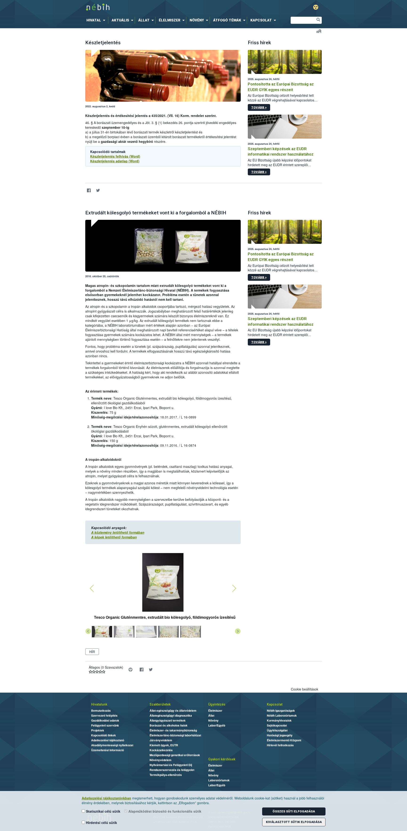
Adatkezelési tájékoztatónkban (106, 798)
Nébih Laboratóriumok (282, 715)
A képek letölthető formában (114, 537)
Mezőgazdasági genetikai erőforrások (175, 755)
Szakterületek (160, 704)
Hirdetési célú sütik (101, 822)
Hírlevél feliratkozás (280, 745)
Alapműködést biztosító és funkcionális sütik (164, 811)
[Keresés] (318, 20)
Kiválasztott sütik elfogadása (294, 822)
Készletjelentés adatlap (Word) (114, 161)
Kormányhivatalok (279, 720)
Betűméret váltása (319, 31)
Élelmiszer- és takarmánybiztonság (173, 730)
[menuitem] (96, 20)
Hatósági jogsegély (280, 735)
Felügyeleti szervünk (105, 725)
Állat (211, 715)
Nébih (153, 7)
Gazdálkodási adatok (105, 720)
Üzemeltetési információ (107, 750)
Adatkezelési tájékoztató (107, 740)
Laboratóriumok (219, 780)
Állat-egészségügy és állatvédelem (173, 710)
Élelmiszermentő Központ (284, 740)
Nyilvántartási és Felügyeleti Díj (171, 765)
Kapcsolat (274, 704)
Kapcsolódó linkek (103, 735)
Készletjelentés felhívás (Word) (115, 156)
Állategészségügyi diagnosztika (171, 715)
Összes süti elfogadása (294, 811)
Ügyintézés (216, 704)
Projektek (97, 730)
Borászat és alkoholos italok (168, 725)
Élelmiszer (215, 710)
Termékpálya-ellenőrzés (166, 775)
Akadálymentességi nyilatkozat (112, 745)
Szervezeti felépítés (104, 715)
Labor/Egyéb (216, 725)
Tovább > (259, 107)
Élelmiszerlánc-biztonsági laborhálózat (175, 735)
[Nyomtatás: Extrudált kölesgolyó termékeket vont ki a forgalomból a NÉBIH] (130, 669)
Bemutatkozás (101, 710)
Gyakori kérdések (221, 759)
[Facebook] (89, 190)
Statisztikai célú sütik (102, 811)
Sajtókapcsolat (277, 725)
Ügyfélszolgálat (277, 730)
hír (92, 651)
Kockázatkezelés (161, 750)
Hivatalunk (99, 704)
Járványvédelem (161, 740)
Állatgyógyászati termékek (168, 720)
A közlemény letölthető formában (117, 532)
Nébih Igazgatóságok (281, 710)
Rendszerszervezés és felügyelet (172, 770)
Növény (213, 720)
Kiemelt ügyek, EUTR (164, 745)
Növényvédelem (160, 760)
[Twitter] (98, 190)
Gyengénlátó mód (315, 7)
